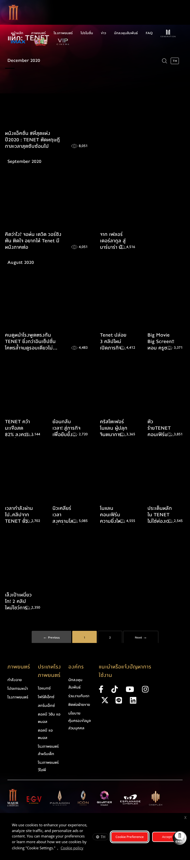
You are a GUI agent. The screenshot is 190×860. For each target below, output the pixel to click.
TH (103, 836)
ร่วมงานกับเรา (78, 696)
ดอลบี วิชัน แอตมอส (49, 718)
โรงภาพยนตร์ (63, 33)
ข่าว (103, 33)
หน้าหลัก (17, 33)
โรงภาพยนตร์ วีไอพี (48, 766)
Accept (167, 837)
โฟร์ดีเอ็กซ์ (46, 697)
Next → (141, 637)
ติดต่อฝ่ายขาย (79, 704)
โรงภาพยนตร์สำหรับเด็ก (48, 750)
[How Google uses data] (86, 848)
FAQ (149, 33)
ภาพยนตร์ (38, 33)
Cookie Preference (130, 837)
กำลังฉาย (14, 680)
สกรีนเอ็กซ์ (46, 705)
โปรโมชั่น (87, 33)
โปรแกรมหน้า (17, 688)
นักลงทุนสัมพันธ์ (126, 33)
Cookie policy (72, 847)
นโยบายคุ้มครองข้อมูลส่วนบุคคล (79, 721)
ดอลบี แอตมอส (45, 734)
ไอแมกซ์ (44, 688)
